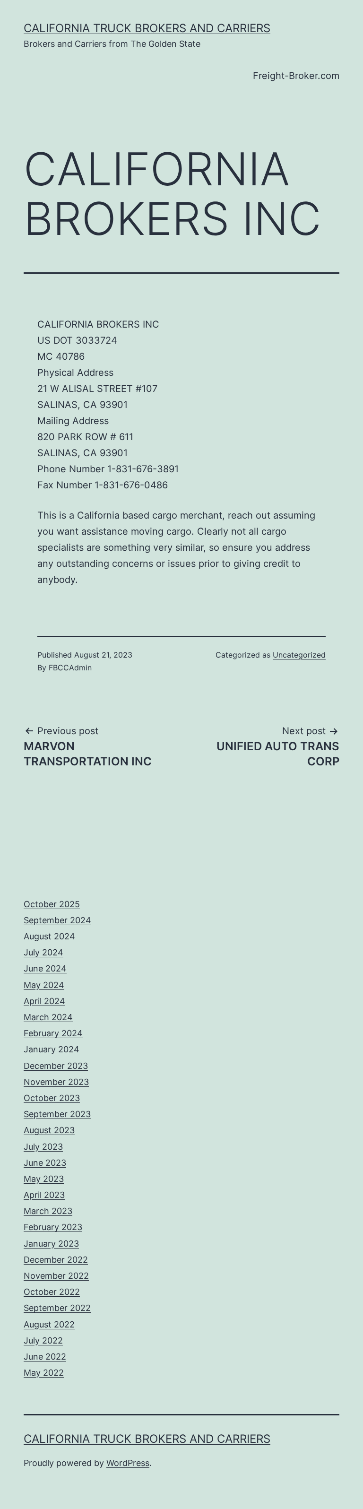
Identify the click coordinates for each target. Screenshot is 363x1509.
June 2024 (45, 968)
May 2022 (44, 1373)
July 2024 (43, 952)
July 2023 (43, 1147)
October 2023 (52, 1098)
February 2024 (53, 1033)
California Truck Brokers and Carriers (147, 28)
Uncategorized (299, 654)
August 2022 (49, 1324)
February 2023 (53, 1227)
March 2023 (48, 1211)
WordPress (127, 1463)
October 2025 (52, 904)
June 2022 (45, 1357)
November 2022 (56, 1276)
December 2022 (56, 1260)
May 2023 (44, 1179)
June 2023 (45, 1163)
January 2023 (51, 1244)
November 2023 (56, 1082)
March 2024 (48, 1017)
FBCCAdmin (70, 667)
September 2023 (57, 1114)
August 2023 (49, 1130)
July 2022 (43, 1340)
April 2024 (44, 1001)
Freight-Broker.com (296, 75)
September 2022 (57, 1308)
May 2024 (44, 985)
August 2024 (49, 936)
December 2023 (56, 1066)
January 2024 (51, 1049)
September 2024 (57, 920)
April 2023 (44, 1195)
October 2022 (52, 1292)
